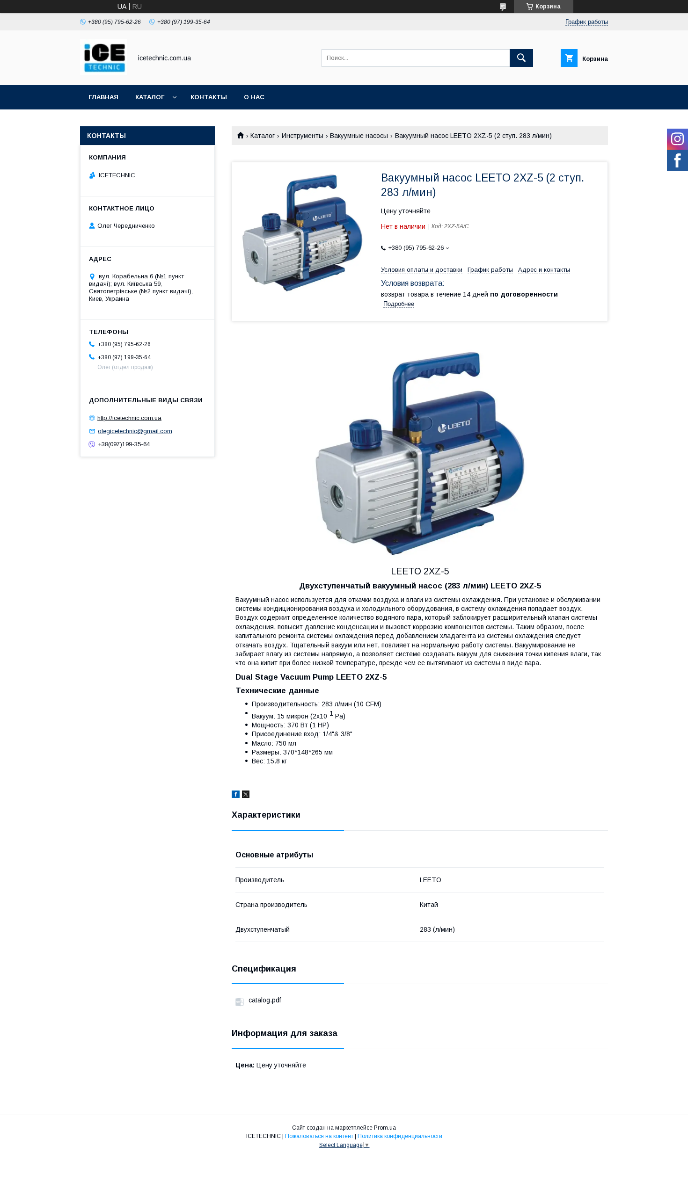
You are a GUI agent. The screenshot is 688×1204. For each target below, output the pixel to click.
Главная (103, 97)
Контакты (208, 97)
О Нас (254, 97)
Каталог (149, 97)
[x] (245, 795)
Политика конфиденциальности (400, 1136)
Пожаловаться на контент (319, 1136)
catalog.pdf (265, 1000)
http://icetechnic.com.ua (129, 417)
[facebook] (236, 795)
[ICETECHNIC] (103, 73)
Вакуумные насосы (359, 135)
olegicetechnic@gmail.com (135, 431)
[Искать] (521, 58)
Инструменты (302, 135)
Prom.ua (385, 1127)
